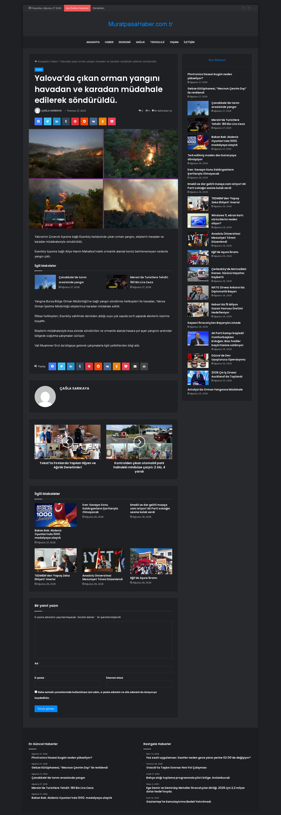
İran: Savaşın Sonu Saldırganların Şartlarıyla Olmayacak (100, 508)
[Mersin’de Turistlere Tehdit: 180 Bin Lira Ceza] (116, 282)
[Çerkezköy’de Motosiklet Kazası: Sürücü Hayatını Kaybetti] (198, 274)
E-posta (40, 677)
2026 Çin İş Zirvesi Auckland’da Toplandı (226, 374)
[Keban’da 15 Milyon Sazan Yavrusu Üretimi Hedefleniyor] (198, 310)
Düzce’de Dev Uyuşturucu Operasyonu (228, 357)
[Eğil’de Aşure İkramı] (151, 561)
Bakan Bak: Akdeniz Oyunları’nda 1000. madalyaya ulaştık (48, 534)
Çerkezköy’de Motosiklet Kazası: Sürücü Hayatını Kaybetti (228, 273)
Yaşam (174, 42)
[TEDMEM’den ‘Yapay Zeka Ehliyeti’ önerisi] (56, 560)
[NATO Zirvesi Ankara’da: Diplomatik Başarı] (198, 292)
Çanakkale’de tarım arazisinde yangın (114, 8)
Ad (37, 663)
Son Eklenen (217, 60)
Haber (109, 42)
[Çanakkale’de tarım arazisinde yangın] (45, 282)
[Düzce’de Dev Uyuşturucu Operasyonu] (198, 361)
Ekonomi (125, 42)
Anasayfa (93, 42)
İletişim (189, 42)
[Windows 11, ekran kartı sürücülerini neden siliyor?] (198, 220)
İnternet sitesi (114, 677)
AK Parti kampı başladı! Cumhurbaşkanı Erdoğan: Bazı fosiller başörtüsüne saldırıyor (227, 339)
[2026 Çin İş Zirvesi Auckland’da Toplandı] (198, 378)
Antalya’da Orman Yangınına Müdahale (215, 389)
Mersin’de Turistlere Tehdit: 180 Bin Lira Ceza (228, 122)
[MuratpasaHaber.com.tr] (140, 24)
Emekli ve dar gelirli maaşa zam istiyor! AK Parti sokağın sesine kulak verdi (150, 508)
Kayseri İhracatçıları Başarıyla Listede (214, 323)
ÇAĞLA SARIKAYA (51, 110)
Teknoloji (157, 42)
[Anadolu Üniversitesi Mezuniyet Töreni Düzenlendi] (103, 560)
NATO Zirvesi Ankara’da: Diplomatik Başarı (228, 289)
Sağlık (140, 42)
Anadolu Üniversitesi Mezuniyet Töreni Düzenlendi (102, 577)
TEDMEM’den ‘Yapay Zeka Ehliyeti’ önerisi (52, 577)
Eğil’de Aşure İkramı (143, 578)
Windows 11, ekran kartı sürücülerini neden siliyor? (227, 219)
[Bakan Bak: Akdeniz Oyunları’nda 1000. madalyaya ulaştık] (56, 515)
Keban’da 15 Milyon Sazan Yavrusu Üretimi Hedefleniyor (227, 308)
